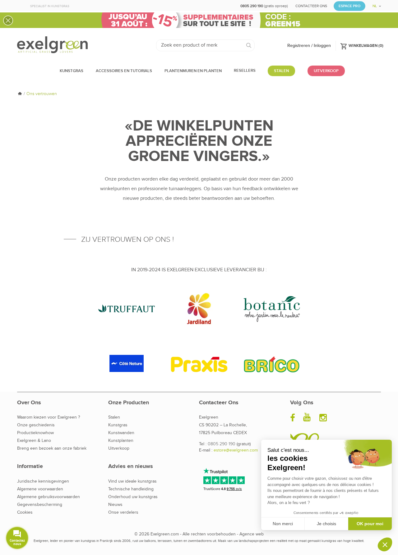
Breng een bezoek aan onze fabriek (51, 448)
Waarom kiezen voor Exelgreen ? (48, 417)
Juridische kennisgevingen (43, 481)
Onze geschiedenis (36, 425)
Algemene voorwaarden (40, 489)
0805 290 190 (221, 444)
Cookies (25, 512)
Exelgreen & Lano (34, 440)
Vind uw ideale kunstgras (132, 481)
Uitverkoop (118, 448)
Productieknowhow (35, 432)
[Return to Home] (19, 94)
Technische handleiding (131, 489)
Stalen (114, 417)
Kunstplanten (120, 440)
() (361, 45)
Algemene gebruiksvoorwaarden (48, 496)
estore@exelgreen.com (236, 450)
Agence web (251, 534)
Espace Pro (349, 6)
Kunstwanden (121, 432)
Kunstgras (117, 425)
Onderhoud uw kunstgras (133, 496)
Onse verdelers (123, 512)
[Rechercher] (249, 45)
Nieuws (115, 504)
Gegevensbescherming (39, 504)
